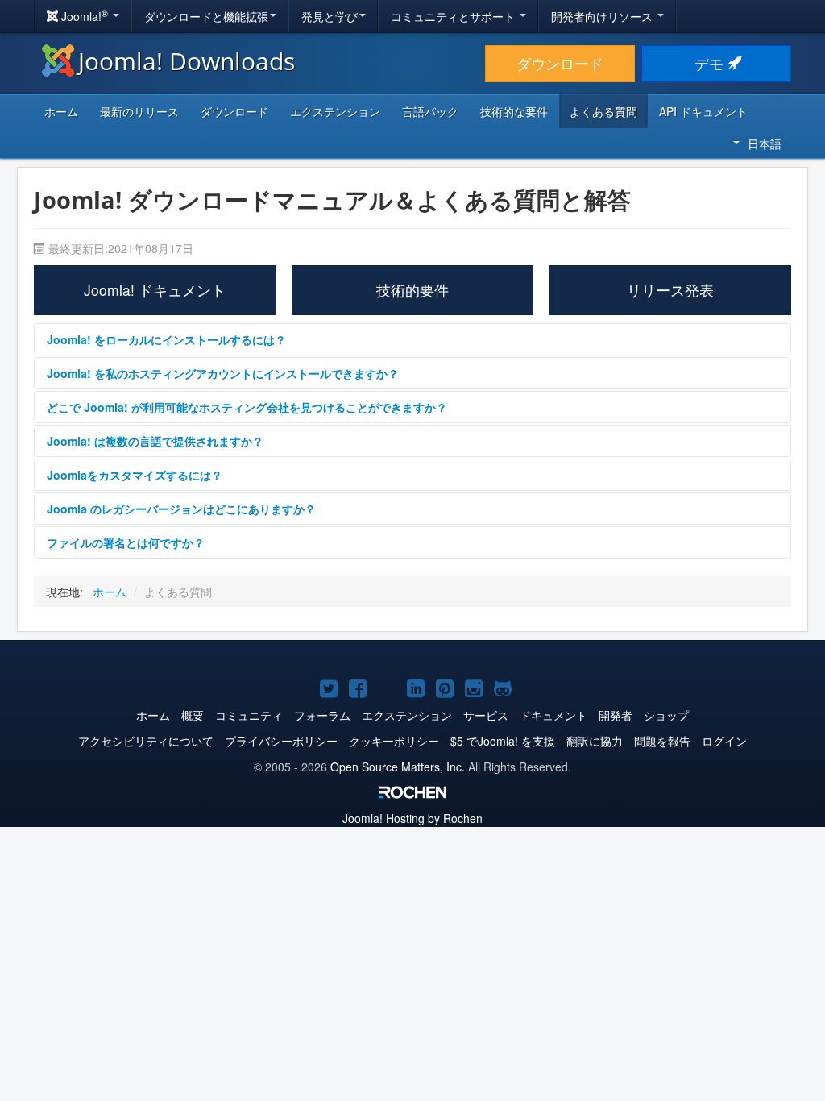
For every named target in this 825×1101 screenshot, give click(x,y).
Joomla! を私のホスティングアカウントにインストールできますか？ (223, 373)
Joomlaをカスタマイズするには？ (134, 475)
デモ (711, 63)
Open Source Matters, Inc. (397, 766)
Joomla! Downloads (186, 60)
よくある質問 (603, 111)
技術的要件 (412, 290)
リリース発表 (670, 290)
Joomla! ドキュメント (155, 290)
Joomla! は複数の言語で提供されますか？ (155, 441)
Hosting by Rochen (412, 818)
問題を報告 (662, 741)
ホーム (61, 111)
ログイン (724, 741)
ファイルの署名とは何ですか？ (126, 542)
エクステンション (335, 111)
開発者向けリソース (603, 16)
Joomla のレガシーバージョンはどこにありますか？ (181, 509)
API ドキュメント (703, 111)
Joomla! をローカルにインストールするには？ (166, 339)
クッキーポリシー (394, 741)
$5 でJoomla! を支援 (502, 741)
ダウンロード (559, 63)
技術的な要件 (514, 111)
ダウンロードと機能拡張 (206, 16)
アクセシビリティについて (146, 741)
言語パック (430, 111)
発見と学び (329, 16)
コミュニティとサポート (454, 16)
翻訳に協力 (594, 741)
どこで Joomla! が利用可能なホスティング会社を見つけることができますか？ (247, 407)
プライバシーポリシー (281, 741)
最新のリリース (139, 111)
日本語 (764, 143)
